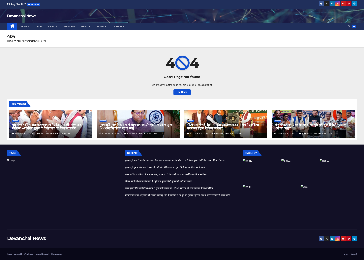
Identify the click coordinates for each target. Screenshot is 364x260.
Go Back (182, 92)
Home (10, 41)
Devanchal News (21, 16)
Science (101, 26)
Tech (38, 26)
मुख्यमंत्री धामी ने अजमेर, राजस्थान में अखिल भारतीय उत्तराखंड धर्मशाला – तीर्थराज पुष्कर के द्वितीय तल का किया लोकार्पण (46, 126)
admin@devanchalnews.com (54, 133)
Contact (118, 26)
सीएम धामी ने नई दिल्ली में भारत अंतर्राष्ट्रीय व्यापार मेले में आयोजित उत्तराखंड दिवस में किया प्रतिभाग (223, 126)
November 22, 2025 (287, 133)
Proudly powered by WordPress (20, 254)
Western (69, 26)
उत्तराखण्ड (15, 121)
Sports (52, 26)
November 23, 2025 (25, 133)
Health (85, 26)
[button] (349, 26)
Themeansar (56, 254)
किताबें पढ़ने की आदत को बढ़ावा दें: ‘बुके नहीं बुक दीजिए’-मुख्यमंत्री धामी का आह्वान (310, 126)
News (24, 26)
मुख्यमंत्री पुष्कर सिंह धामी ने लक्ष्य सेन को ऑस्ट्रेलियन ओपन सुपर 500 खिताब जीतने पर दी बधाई (136, 126)
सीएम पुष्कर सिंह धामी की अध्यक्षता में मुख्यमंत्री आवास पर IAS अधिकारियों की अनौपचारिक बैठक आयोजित (169, 188)
